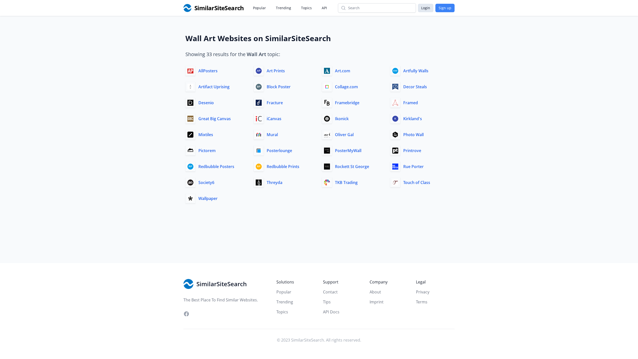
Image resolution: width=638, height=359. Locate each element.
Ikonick (342, 118)
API (324, 7)
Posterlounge (279, 150)
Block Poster (279, 87)
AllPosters (208, 71)
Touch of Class (416, 182)
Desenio (206, 102)
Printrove (412, 150)
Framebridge (347, 102)
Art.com (342, 71)
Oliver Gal (344, 134)
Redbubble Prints (283, 166)
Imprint (377, 302)
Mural (272, 134)
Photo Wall (413, 134)
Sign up (445, 7)
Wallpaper (208, 198)
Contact (330, 292)
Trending (283, 7)
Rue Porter (413, 166)
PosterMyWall (348, 150)
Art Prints (276, 71)
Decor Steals (415, 87)
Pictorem (207, 150)
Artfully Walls (415, 71)
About (375, 292)
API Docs (331, 312)
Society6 (206, 182)
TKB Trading (346, 182)
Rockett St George (352, 166)
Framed (410, 102)
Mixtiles (205, 134)
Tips (327, 302)
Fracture (275, 102)
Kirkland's (412, 118)
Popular (259, 7)
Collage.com (346, 87)
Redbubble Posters (216, 166)
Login (425, 7)
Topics (306, 7)
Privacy (422, 292)
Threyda (274, 182)
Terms (421, 302)
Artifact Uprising (214, 87)
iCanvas (274, 118)
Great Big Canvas (214, 118)
